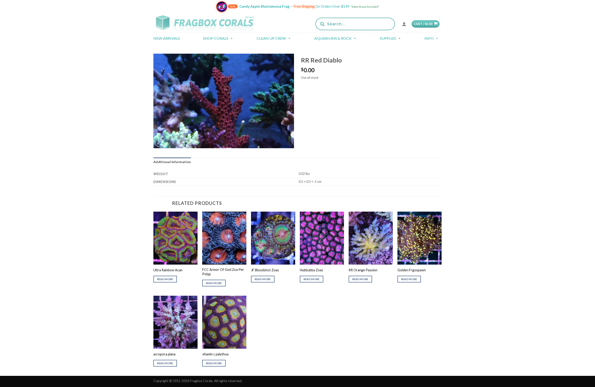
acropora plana (164, 354)
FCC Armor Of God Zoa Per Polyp (223, 272)
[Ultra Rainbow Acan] (175, 238)
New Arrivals (166, 38)
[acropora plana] (175, 322)
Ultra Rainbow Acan (167, 270)
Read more (165, 279)
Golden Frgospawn (411, 270)
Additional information (172, 162)
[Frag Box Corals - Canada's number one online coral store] (211, 23)
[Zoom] (159, 142)
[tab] (172, 161)
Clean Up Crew (271, 38)
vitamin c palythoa (215, 354)
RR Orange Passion (363, 270)
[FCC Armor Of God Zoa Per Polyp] (224, 238)
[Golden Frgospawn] (419, 238)
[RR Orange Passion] (371, 238)
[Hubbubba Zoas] (322, 238)
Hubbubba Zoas (311, 270)
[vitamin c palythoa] (224, 322)
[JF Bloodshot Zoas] (273, 238)
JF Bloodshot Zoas (265, 270)
